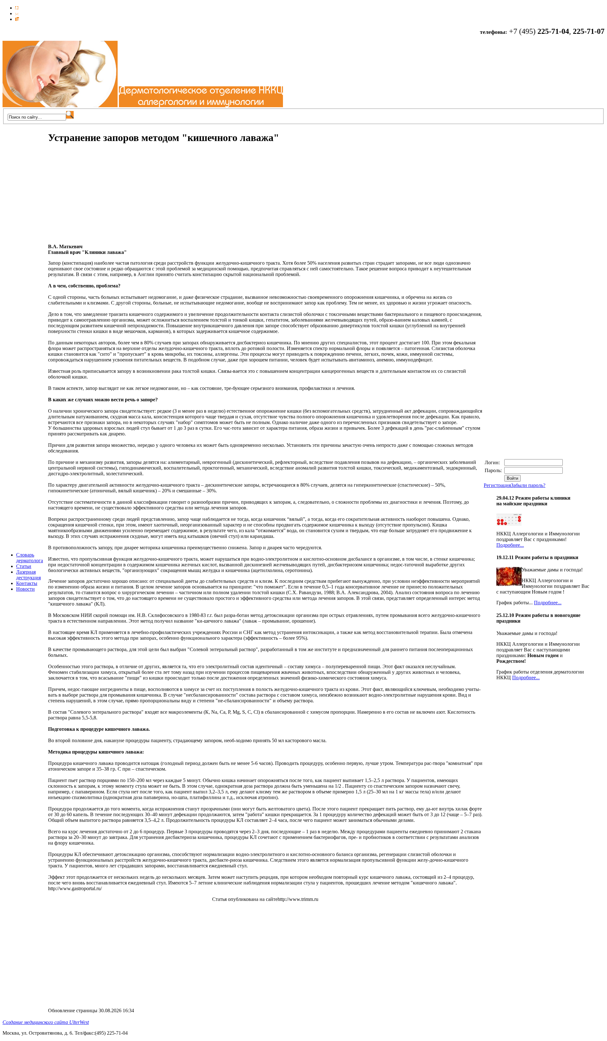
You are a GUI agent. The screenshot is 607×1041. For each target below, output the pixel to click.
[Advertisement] (101, 194)
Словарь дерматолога (29, 557)
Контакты (26, 583)
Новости (25, 589)
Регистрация (497, 485)
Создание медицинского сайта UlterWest (46, 1022)
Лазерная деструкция (28, 574)
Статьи (23, 566)
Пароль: (494, 470)
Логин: (493, 462)
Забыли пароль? (528, 485)
